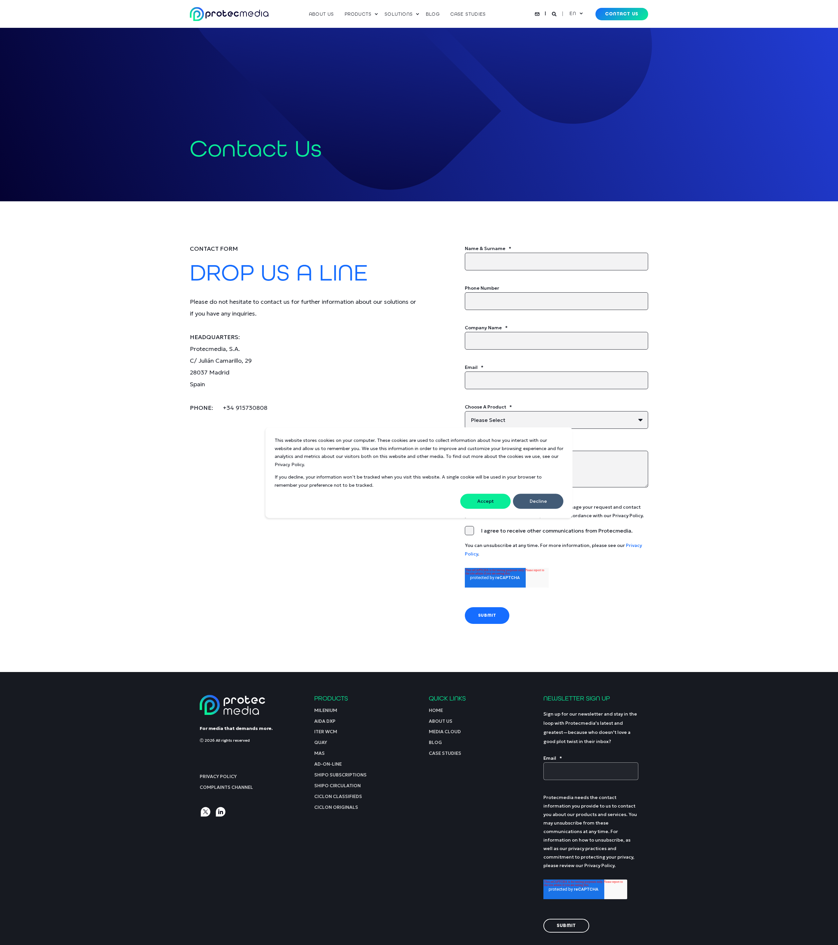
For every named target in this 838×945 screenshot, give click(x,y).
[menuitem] (324, 14)
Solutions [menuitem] (399, 14)
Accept (485, 501)
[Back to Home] (229, 14)
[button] (13, 932)
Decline (538, 501)
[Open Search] (555, 13)
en (573, 13)
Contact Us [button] (621, 14)
